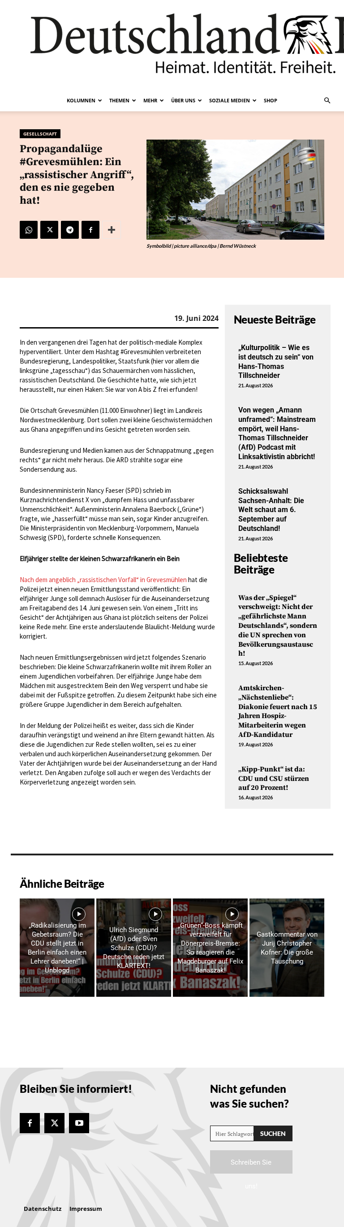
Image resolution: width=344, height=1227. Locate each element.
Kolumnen (81, 100)
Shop (270, 100)
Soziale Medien (229, 100)
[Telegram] (70, 230)
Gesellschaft (40, 134)
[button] (327, 100)
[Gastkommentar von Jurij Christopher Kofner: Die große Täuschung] (286, 947)
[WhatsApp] (29, 230)
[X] (49, 230)
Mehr (150, 100)
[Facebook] (90, 230)
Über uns (183, 100)
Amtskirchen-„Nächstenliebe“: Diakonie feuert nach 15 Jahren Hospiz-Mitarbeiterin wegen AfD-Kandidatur (277, 711)
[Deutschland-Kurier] (172, 45)
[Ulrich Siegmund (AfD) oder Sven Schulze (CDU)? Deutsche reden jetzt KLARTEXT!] (133, 947)
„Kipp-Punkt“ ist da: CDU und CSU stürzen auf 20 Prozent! (273, 779)
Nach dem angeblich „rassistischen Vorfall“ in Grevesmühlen (103, 579)
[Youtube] (79, 1123)
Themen (119, 100)
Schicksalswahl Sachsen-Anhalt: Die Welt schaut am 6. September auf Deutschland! (271, 510)
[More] (111, 230)
